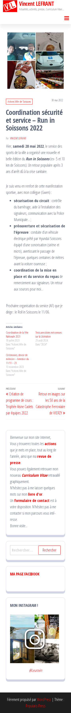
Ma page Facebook (24, 574)
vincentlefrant (18, 138)
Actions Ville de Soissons (19, 101)
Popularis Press (35, 705)
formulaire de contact (32, 500)
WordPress (44, 699)
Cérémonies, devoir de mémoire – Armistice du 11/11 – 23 (17, 359)
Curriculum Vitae (34, 475)
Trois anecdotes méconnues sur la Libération (49, 334)
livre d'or (35, 494)
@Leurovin (35, 670)
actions (50, 443)
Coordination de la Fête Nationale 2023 (17, 334)
